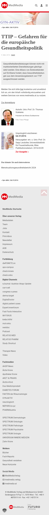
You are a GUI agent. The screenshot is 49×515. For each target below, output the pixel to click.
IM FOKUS (7, 315)
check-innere (8, 271)
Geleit (13, 55)
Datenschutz (8, 252)
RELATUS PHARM (10, 339)
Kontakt (6, 232)
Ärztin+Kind (8, 382)
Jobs (5, 228)
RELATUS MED (9, 335)
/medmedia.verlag (12, 479)
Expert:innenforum (11, 307)
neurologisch (8, 402)
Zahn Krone (8, 441)
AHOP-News (8, 366)
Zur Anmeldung (8, 102)
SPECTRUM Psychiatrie (13, 429)
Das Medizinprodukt (11, 386)
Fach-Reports (8, 456)
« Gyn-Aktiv (5, 27)
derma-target (8, 295)
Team (5, 224)
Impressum (7, 244)
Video (5, 355)
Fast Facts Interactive (12, 311)
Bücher (6, 452)
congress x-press (10, 291)
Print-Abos (7, 236)
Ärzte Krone (8, 370)
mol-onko (7, 323)
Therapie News (9, 351)
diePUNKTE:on (9, 263)
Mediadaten (8, 220)
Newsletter (7, 240)
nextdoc (6, 327)
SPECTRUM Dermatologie (14, 417)
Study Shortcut (9, 343)
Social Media (8, 471)
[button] (4, 510)
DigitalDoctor (8, 299)
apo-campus (8, 267)
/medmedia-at (10, 483)
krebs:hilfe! (7, 319)
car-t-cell (6, 288)
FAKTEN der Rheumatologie (15, 394)
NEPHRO (9, 406)
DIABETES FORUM (11, 390)
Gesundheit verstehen (12, 460)
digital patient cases (11, 303)
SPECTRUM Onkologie (12, 421)
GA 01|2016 (14, 27)
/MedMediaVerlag (12, 475)
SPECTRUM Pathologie (13, 425)
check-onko (8, 275)
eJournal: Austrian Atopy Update (17, 284)
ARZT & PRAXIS (10, 378)
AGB (4, 248)
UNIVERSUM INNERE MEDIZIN (16, 437)
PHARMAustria (9, 410)
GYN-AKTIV (8, 398)
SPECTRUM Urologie (12, 433)
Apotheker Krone (10, 374)
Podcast (6, 331)
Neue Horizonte (9, 464)
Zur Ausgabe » (22, 152)
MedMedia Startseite (12, 209)
